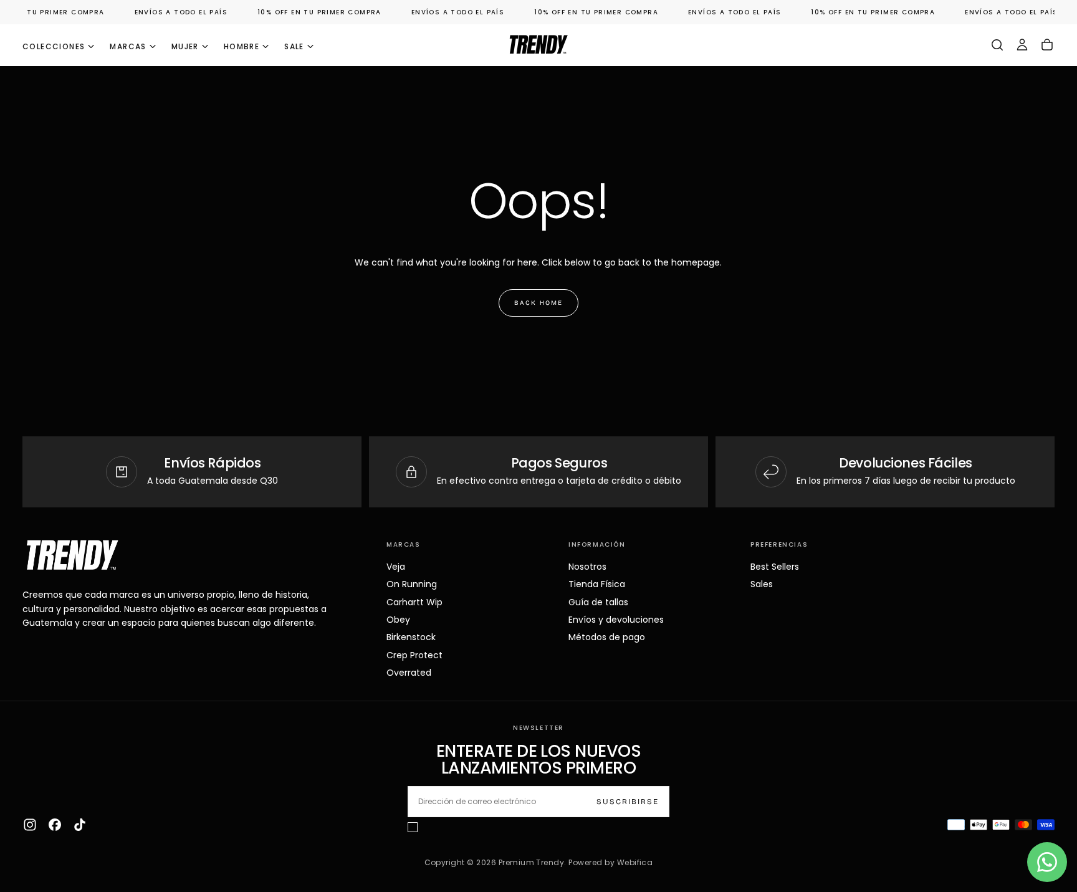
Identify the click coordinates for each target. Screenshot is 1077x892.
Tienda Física (596, 584)
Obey (398, 619)
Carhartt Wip (414, 602)
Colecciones (53, 46)
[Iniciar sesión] (1022, 45)
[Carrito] (1047, 45)
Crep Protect (414, 655)
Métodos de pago (606, 637)
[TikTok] (79, 824)
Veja (395, 566)
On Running (411, 584)
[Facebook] (54, 824)
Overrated (408, 672)
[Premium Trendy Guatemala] (72, 555)
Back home (538, 303)
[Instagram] (29, 824)
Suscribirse (627, 801)
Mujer (185, 46)
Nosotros (587, 566)
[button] (997, 45)
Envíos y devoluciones (616, 619)
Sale (294, 46)
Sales (761, 584)
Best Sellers (774, 566)
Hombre (241, 46)
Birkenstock (411, 637)
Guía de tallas (598, 602)
